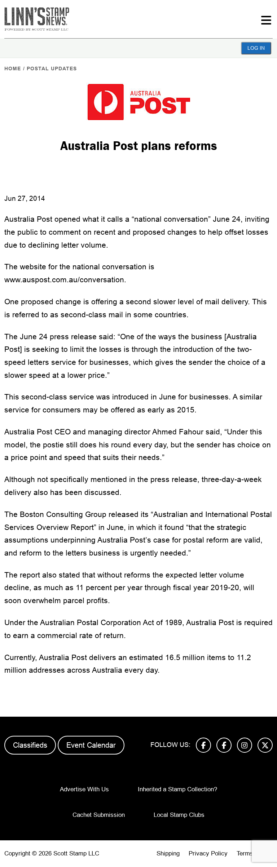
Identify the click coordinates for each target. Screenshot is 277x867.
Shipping (168, 853)
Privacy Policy (208, 853)
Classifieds (30, 745)
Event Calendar (91, 745)
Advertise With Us (84, 789)
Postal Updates (52, 68)
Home (12, 68)
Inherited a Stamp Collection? (177, 789)
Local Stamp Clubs (179, 814)
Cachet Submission (98, 814)
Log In (256, 48)
